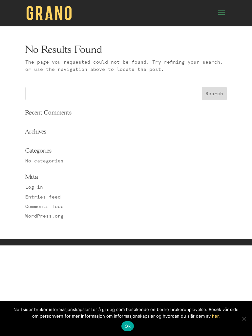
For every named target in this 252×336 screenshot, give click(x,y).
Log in (34, 187)
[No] (244, 318)
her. (216, 316)
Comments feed (44, 206)
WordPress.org (44, 216)
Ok (128, 326)
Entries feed (43, 197)
